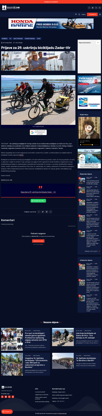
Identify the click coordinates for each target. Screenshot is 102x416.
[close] (100, 2)
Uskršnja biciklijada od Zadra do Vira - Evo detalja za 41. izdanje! (86, 335)
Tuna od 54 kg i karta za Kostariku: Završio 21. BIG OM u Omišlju (92, 182)
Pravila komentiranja (7, 224)
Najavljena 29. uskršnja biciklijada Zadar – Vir (38, 192)
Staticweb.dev (62, 413)
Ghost (55, 413)
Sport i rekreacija (18, 38)
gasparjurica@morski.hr (66, 395)
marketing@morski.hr (63, 398)
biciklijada (4, 38)
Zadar (38, 38)
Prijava (83, 14)
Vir (10, 38)
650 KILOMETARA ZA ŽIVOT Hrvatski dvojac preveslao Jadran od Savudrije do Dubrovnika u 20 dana (92, 193)
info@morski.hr (61, 392)
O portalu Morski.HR (40, 392)
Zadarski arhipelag (29, 38)
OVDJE (21, 155)
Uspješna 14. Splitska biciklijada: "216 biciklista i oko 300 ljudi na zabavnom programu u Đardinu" (36, 362)
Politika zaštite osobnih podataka (41, 398)
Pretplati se (92, 14)
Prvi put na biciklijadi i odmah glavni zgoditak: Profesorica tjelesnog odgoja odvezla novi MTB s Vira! (36, 337)
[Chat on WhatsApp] (38, 201)
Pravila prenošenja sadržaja (42, 401)
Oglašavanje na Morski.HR (41, 394)
